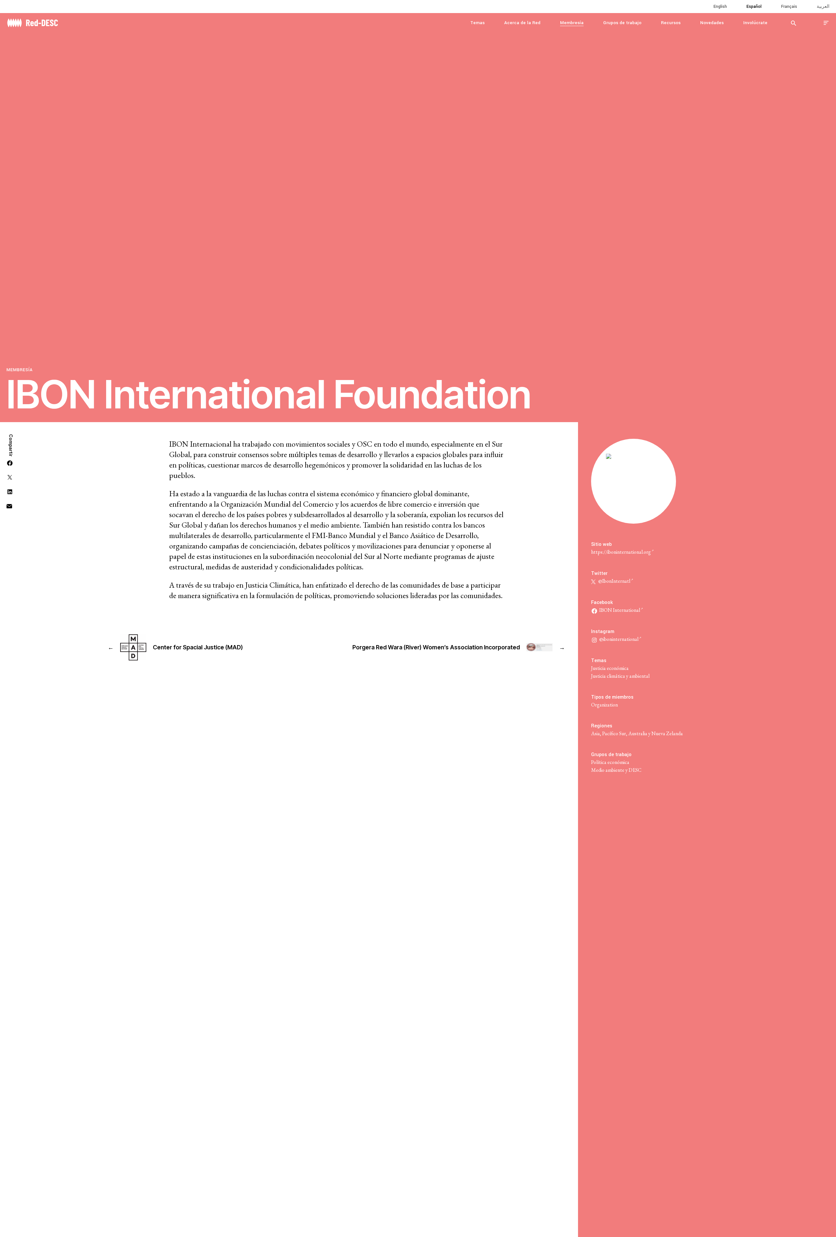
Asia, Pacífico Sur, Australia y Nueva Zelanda (637, 733)
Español (754, 6)
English (720, 6)
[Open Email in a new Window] (9, 505)
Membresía (572, 23)
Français (789, 6)
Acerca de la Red (522, 23)
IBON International (619, 610)
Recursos (671, 23)
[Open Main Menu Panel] (826, 23)
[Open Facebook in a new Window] (10, 462)
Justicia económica (610, 668)
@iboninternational (618, 639)
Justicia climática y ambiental (620, 676)
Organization (604, 704)
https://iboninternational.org (621, 551)
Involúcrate (755, 23)
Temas (477, 23)
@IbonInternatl (613, 581)
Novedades (712, 23)
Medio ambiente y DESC (616, 770)
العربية (823, 6)
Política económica (610, 762)
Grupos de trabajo (622, 23)
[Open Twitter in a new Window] (10, 476)
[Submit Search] (793, 22)
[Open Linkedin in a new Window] (10, 490)
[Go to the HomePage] (32, 22)
